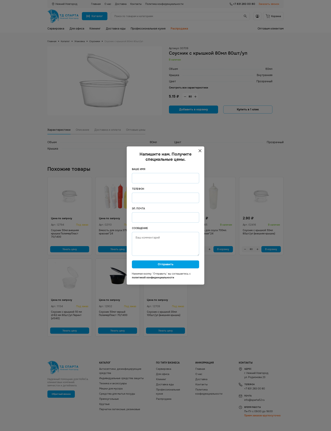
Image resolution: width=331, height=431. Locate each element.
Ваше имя (138, 169)
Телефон (138, 188)
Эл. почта (138, 208)
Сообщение (140, 228)
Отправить (165, 264)
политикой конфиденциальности (153, 277)
